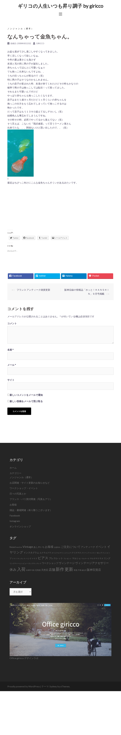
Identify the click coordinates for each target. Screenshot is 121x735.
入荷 (21, 569)
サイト (10, 379)
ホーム (13, 467)
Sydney (53, 686)
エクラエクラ (45, 552)
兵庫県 (28, 570)
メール (11, 364)
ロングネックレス (34, 563)
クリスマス (76, 552)
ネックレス (21, 558)
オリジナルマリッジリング (61, 553)
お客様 (13, 504)
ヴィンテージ (67, 563)
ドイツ (14, 558)
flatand (13, 547)
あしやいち (39, 547)
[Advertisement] (60, 208)
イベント (101, 546)
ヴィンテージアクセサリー (92, 563)
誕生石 (84, 570)
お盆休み (57, 547)
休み (13, 569)
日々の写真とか (18, 493)
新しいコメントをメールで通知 (26, 394)
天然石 (44, 569)
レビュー (24, 563)
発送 (75, 570)
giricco (40, 43)
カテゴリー (15, 473)
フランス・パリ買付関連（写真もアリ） (31, 499)
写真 (33, 570)
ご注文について (70, 546)
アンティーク (88, 546)
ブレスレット (56, 558)
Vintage (28, 546)
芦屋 (79, 570)
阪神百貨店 (94, 569)
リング (107, 558)
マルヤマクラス (96, 558)
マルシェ (76, 558)
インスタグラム (31, 552)
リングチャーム (15, 563)
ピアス (43, 558)
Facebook (15, 515)
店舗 (52, 569)
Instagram (15, 521)
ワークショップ (50, 563)
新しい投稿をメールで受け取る (26, 401)
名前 (10, 349)
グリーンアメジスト (88, 553)
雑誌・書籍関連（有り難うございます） (31, 510)
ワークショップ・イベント (24, 488)
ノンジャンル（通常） (20, 28)
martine (19, 547)
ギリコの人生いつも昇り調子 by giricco (60, 6)
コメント (12, 323)
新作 (60, 569)
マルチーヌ (85, 558)
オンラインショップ (20, 526)
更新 (69, 569)
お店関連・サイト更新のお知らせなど (30, 482)
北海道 (38, 570)
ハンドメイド (31, 558)
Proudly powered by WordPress (23, 686)
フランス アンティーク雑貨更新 (33, 289)
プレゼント (67, 558)
